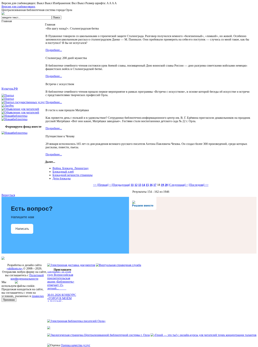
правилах (38, 296)
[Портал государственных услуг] (23, 102)
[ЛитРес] (8, 105)
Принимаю (9, 299)
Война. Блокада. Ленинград (70, 168)
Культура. (10, 88)
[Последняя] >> (199, 184)
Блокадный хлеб (63, 171)
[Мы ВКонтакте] (17, 282)
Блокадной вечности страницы (73, 175)
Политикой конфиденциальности (27, 277)
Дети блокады (62, 178)
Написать (22, 228)
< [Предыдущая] (119, 184)
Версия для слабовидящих (18, 6)
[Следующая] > (178, 184)
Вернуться (8, 195)
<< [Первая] (100, 184)
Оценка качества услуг (75, 345)
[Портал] (8, 95)
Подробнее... (54, 50)
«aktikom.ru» (15, 268)
